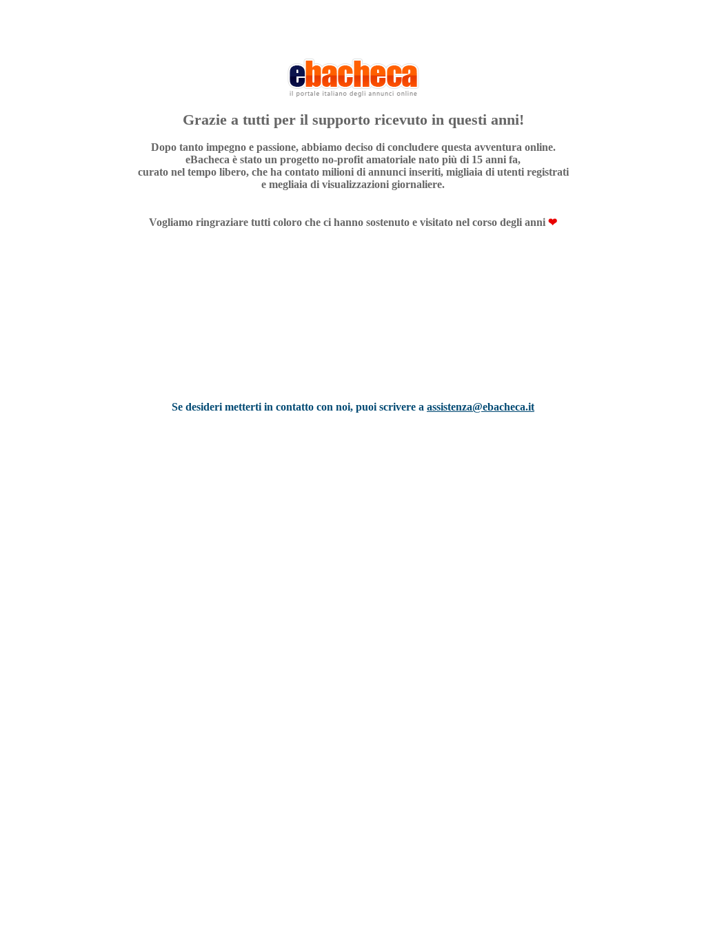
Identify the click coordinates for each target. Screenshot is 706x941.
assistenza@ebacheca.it (480, 407)
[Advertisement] (353, 333)
